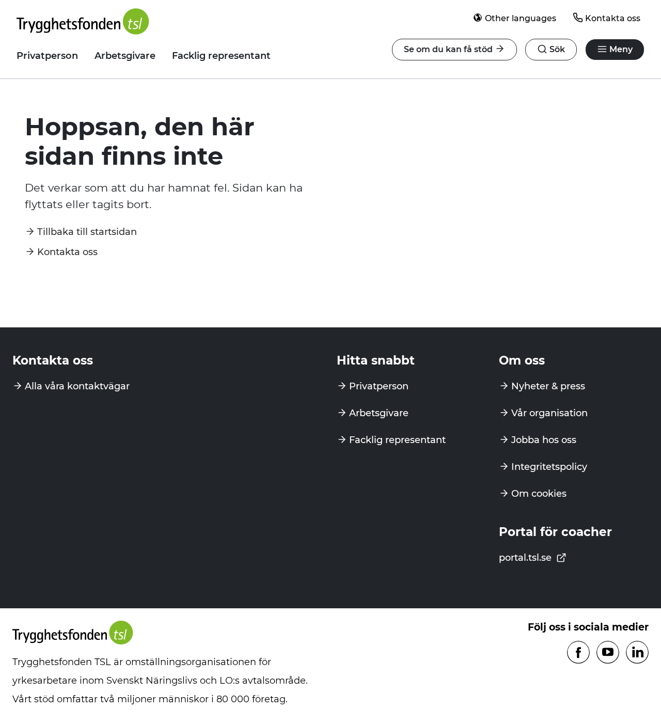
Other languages (520, 18)
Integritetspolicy (549, 466)
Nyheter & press (548, 386)
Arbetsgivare (125, 55)
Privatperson (47, 55)
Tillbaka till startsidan (87, 232)
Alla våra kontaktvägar (77, 386)
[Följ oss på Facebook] (578, 653)
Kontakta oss (612, 18)
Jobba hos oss (543, 440)
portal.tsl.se (526, 557)
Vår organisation (549, 413)
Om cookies (538, 493)
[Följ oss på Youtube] (607, 653)
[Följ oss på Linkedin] (637, 653)
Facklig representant (221, 55)
